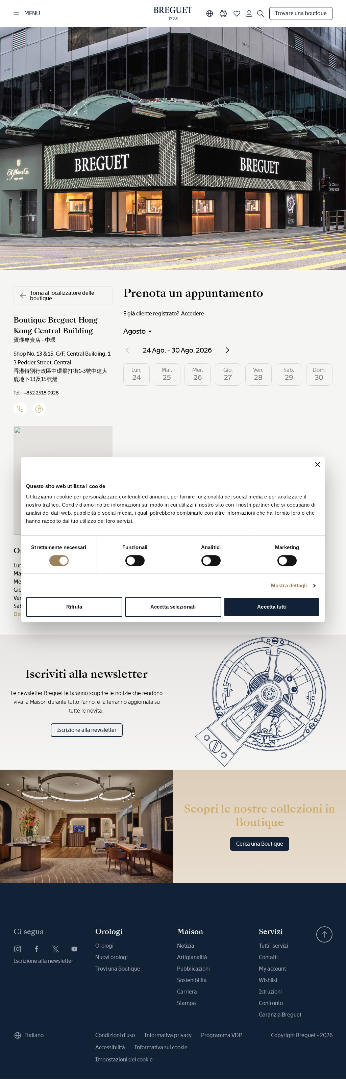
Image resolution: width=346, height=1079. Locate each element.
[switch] (135, 560)
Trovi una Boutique (117, 968)
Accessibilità (110, 1047)
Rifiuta (74, 607)
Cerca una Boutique (259, 843)
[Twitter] (55, 949)
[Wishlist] (237, 13)
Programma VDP (221, 1035)
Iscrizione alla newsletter (87, 730)
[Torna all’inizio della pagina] (324, 934)
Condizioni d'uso (115, 1035)
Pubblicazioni (193, 968)
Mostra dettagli (289, 585)
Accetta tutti (271, 607)
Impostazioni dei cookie (124, 1059)
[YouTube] (74, 949)
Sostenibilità (192, 980)
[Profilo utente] (249, 13)
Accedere (192, 313)
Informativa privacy (168, 1035)
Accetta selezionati (173, 607)
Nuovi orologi (111, 957)
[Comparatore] (223, 13)
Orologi (104, 945)
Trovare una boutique (301, 13)
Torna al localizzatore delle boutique (62, 295)
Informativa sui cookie (161, 1047)
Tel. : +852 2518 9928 (36, 393)
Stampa (186, 1003)
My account (272, 968)
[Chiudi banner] (317, 464)
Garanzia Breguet (280, 1014)
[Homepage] (173, 13)
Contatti (268, 957)
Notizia (185, 945)
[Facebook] (36, 949)
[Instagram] (18, 949)
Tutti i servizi (273, 945)
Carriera (187, 991)
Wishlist (268, 980)
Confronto (271, 1003)
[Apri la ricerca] (260, 13)
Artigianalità (192, 957)
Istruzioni (270, 991)
